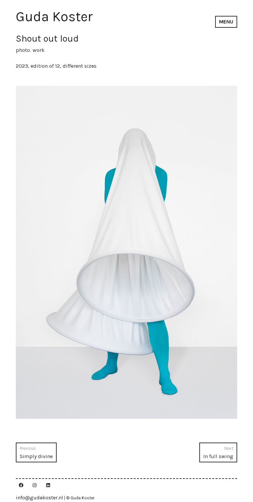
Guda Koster (54, 16)
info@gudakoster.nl (39, 497)
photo (23, 50)
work (38, 50)
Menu (226, 21)
